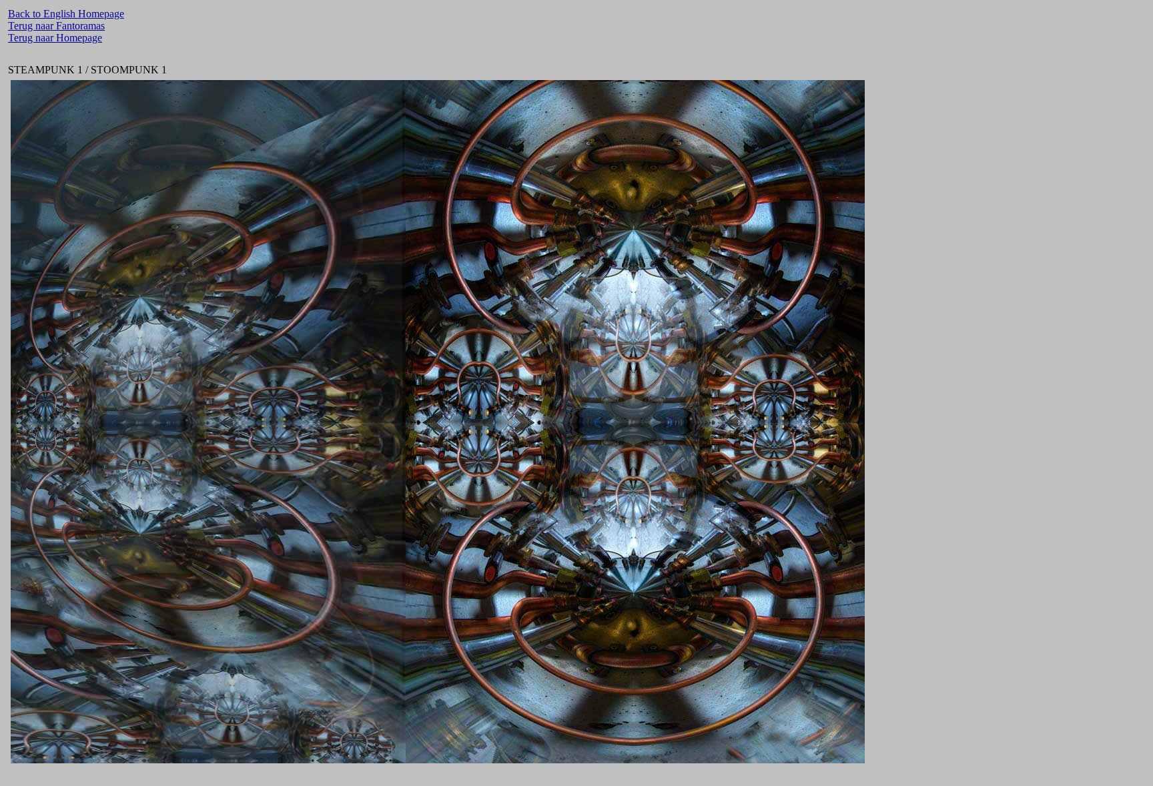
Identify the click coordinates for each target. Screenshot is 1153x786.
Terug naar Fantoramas (56, 25)
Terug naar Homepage (55, 37)
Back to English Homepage (66, 13)
